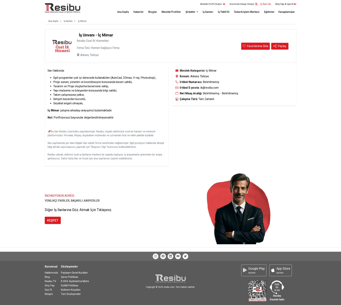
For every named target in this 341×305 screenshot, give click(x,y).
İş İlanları (208, 11)
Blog (47, 277)
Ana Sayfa (123, 11)
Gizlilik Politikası (69, 285)
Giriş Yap (50, 285)
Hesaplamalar (286, 11)
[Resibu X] (185, 256)
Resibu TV (50, 281)
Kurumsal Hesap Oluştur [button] (242, 4)
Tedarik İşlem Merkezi (246, 11)
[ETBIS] (257, 290)
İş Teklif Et (223, 11)
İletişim (49, 294)
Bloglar (152, 11)
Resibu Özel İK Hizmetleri (93, 40)
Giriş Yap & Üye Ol (284, 4)
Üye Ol (48, 289)
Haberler (138, 11)
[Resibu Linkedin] (170, 256)
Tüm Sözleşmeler (71, 294)
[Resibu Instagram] (155, 256)
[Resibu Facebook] (163, 256)
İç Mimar (82, 21)
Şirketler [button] (191, 11)
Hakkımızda (51, 272)
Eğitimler (269, 11)
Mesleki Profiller (171, 11)
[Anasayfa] (62, 8)
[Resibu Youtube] (178, 256)
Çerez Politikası (69, 277)
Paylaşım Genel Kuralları (74, 272)
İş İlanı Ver (265, 4)
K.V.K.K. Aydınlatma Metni (75, 281)
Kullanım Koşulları (70, 289)
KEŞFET (52, 220)
